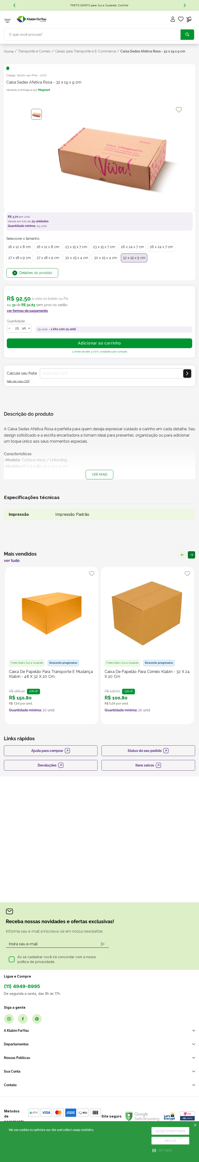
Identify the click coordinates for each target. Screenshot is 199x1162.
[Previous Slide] (14, 5)
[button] (162, 1150)
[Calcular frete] (187, 373)
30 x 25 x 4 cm (76, 258)
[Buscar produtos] (187, 34)
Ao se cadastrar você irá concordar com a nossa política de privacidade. (56, 959)
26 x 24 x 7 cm (132, 247)
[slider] (112, 157)
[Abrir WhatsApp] (187, 1150)
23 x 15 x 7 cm (76, 247)
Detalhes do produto (35, 273)
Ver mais (99, 474)
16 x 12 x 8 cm (19, 247)
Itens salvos (144, 765)
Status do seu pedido (145, 751)
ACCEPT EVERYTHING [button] (170, 1131)
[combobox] (99, 34)
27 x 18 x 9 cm (19, 258)
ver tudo (12, 560)
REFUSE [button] (170, 1141)
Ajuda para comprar (47, 751)
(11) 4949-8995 (22, 986)
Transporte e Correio (34, 51)
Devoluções (47, 765)
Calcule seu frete (22, 373)
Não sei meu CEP (18, 381)
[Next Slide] (185, 5)
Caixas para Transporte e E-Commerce (85, 51)
